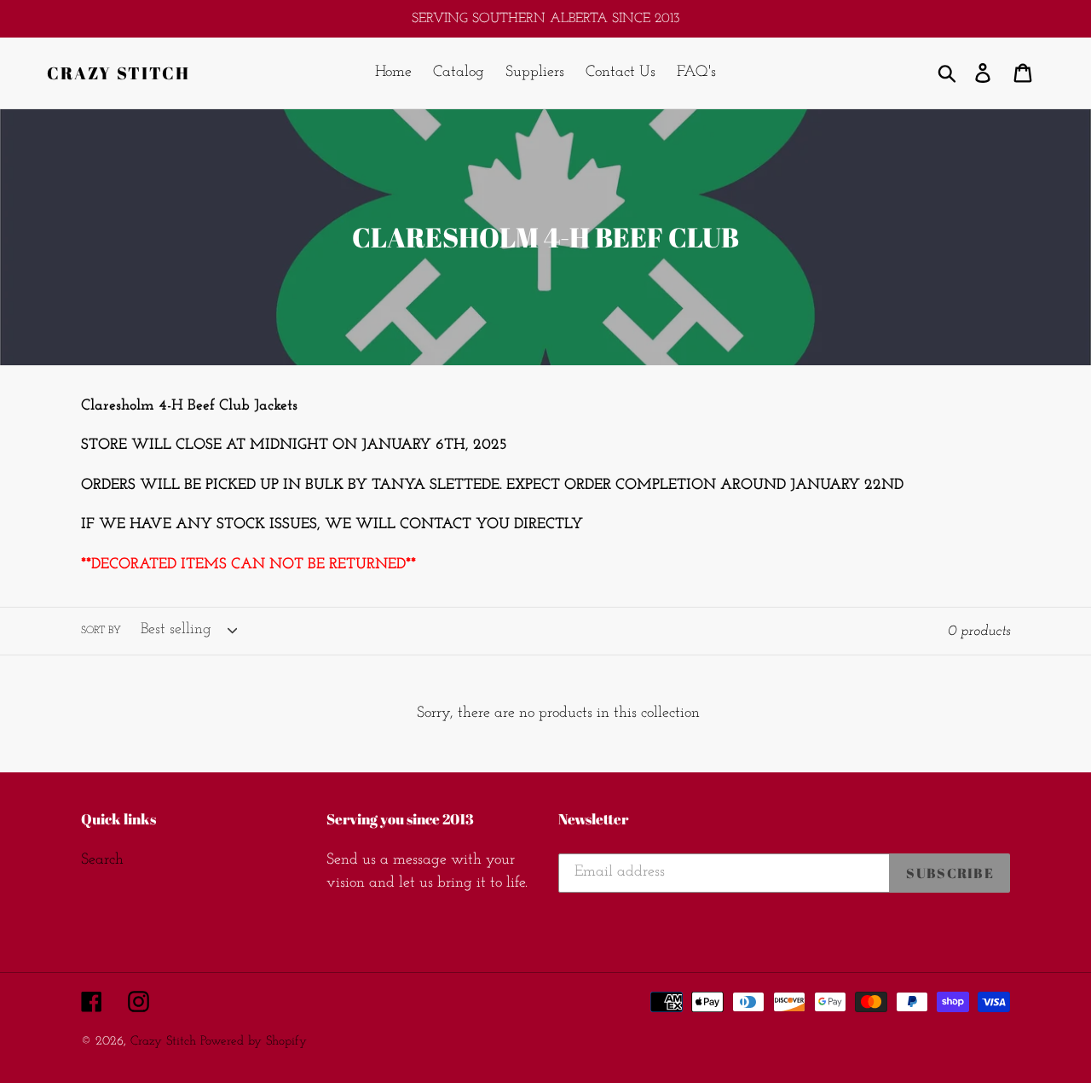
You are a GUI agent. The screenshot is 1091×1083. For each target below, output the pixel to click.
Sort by (101, 631)
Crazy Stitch (118, 73)
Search (102, 860)
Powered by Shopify (253, 1041)
